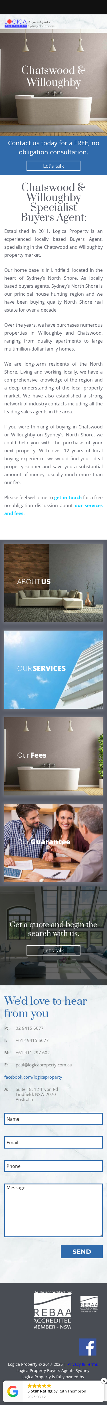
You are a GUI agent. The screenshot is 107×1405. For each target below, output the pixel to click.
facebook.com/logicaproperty (33, 1077)
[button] (104, 1381)
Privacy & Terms (82, 1364)
